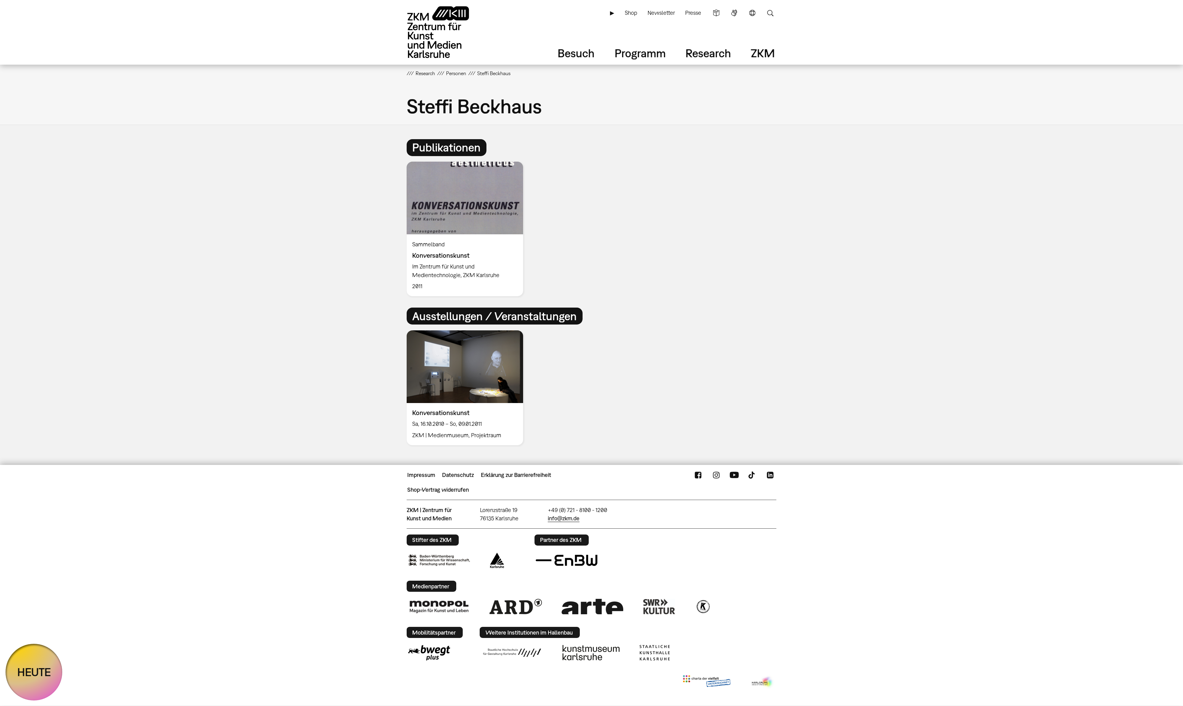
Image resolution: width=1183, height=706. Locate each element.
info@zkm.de (563, 518)
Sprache (752, 13)
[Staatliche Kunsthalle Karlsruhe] (655, 652)
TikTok (752, 475)
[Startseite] (447, 32)
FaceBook (698, 475)
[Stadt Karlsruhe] (497, 560)
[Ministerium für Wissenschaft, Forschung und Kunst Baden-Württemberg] (439, 560)
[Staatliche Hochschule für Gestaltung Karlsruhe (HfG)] (512, 653)
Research (708, 53)
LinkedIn (770, 475)
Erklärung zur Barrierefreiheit (516, 475)
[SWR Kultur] (659, 606)
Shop (631, 13)
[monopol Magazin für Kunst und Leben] (439, 606)
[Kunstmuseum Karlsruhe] (591, 652)
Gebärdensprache (734, 13)
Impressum (421, 475)
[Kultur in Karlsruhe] (702, 606)
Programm (640, 53)
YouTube (734, 475)
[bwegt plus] (429, 652)
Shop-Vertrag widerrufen (438, 489)
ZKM (763, 53)
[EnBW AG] (566, 560)
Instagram (716, 475)
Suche (770, 13)
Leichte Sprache (716, 13)
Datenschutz (458, 475)
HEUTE (34, 672)
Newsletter (661, 13)
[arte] (592, 606)
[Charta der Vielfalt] (706, 682)
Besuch (576, 53)
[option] (468, 229)
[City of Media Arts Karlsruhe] (762, 682)
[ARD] (516, 606)
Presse (693, 13)
